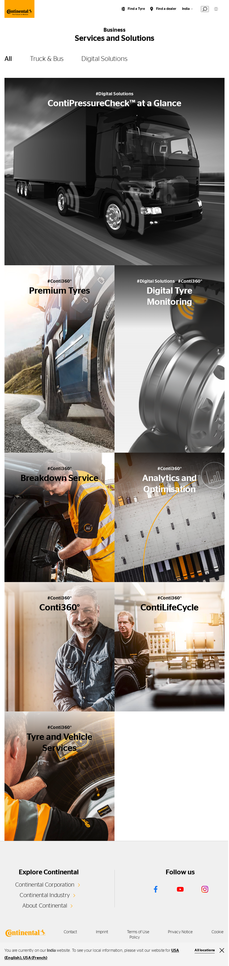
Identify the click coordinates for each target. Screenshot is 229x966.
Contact (70, 932)
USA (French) (35, 958)
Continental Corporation (44, 885)
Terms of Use (138, 932)
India (186, 8)
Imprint (102, 932)
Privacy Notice (180, 932)
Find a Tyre (136, 8)
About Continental (44, 906)
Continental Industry (45, 895)
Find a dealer (166, 8)
